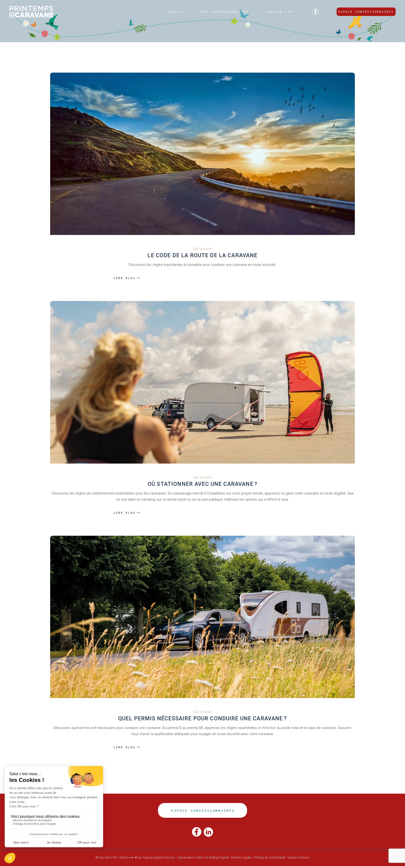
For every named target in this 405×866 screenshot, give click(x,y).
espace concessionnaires (203, 810)
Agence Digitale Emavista (158, 857)
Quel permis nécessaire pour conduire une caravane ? (202, 718)
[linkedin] (208, 832)
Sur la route (202, 249)
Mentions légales (241, 857)
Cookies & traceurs (298, 857)
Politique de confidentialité (269, 857)
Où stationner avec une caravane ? (202, 484)
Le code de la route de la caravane (202, 255)
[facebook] (196, 832)
